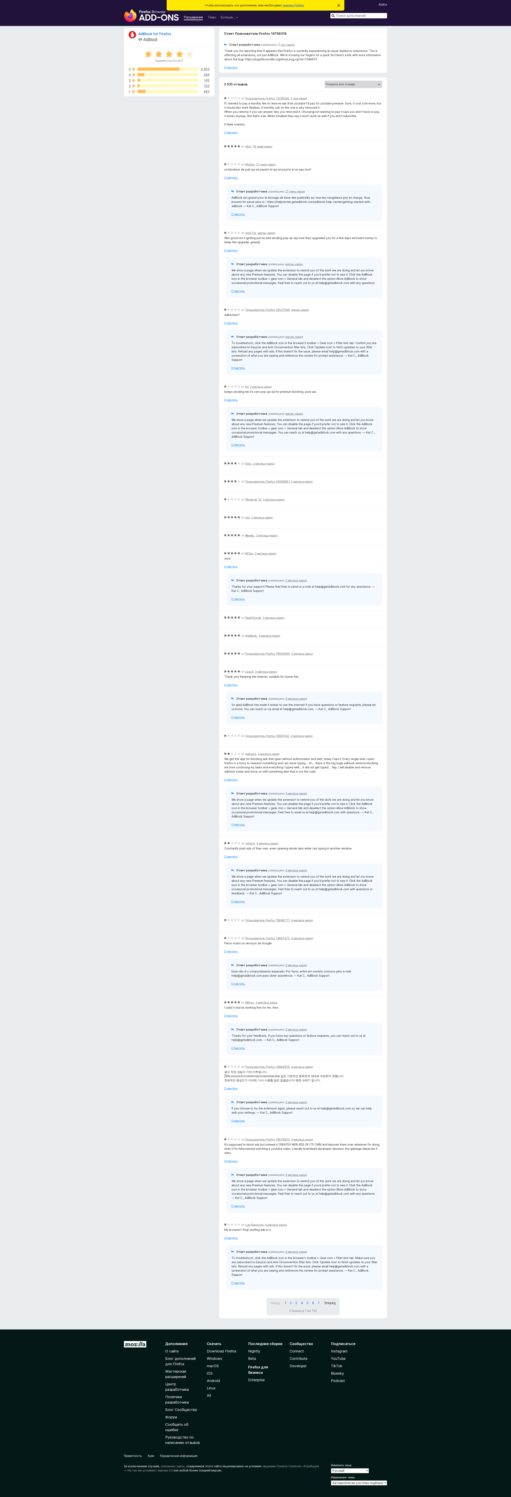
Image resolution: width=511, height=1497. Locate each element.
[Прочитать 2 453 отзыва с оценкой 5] (168, 69)
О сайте (172, 1351)
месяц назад (266, 233)
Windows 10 (253, 499)
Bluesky (337, 1373)
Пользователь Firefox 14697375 (267, 938)
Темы (212, 17)
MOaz (249, 553)
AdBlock (150, 39)
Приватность (133, 1455)
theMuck (251, 635)
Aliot (248, 146)
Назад (275, 1303)
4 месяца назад (302, 736)
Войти (383, 4)
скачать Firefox (293, 5)
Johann (250, 843)
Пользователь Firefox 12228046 (267, 98)
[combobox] (358, 15)
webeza (250, 754)
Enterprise (256, 1380)
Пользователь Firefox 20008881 (267, 481)
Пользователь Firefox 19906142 (267, 736)
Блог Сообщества (181, 1410)
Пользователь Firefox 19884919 (267, 1066)
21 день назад (266, 164)
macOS (213, 1366)
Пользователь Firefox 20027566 (267, 310)
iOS (210, 1373)
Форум (171, 1417)
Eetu (248, 463)
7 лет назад (286, 44)
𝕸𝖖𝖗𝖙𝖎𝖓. (249, 535)
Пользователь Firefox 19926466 (267, 653)
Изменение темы (343, 1477)
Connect (297, 1351)
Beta (252, 1358)
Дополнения (176, 1344)
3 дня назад (299, 98)
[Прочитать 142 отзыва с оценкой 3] (168, 80)
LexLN (249, 671)
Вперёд (330, 1303)
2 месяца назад (261, 386)
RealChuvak (253, 617)
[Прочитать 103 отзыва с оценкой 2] (168, 85)
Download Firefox (222, 1351)
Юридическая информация (178, 1455)
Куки (151, 1455)
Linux (211, 1388)
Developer (298, 1366)
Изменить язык (341, 1465)
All (209, 1395)
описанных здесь (173, 1466)
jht (247, 386)
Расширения (193, 17)
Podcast (338, 1381)
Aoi (247, 517)
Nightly (254, 1351)
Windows (214, 1358)
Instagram (339, 1351)
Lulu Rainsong (254, 1224)
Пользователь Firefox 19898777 (267, 920)
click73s (250, 233)
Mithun (249, 1002)
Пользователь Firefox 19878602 (267, 1139)
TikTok (336, 1366)
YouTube (338, 1358)
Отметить (231, 67)
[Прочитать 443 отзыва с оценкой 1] (168, 91)
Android (213, 1381)
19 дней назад (262, 146)
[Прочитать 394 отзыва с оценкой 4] (168, 74)
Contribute (298, 1358)
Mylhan (250, 164)
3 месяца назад (273, 617)
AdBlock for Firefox (154, 34)
